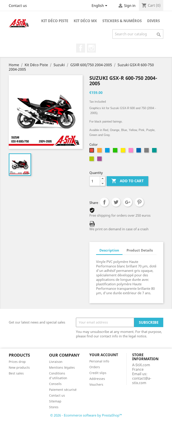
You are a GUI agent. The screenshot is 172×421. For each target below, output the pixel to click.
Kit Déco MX (85, 20)
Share (104, 202)
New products (19, 367)
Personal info (99, 361)
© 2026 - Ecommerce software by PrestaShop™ (86, 415)
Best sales (16, 373)
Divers (153, 20)
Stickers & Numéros (122, 20)
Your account (103, 354)
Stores (53, 407)
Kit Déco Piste (54, 20)
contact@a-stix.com (141, 380)
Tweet (116, 202)
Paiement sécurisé (63, 389)
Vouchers (96, 384)
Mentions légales (62, 367)
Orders (94, 367)
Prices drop (17, 362)
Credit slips (97, 373)
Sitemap (55, 401)
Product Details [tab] (140, 250)
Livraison (55, 362)
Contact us (18, 5)
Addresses (97, 379)
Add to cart (127, 181)
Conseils (55, 384)
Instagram (91, 48)
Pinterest (139, 202)
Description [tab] (109, 250)
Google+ (127, 202)
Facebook (80, 48)
